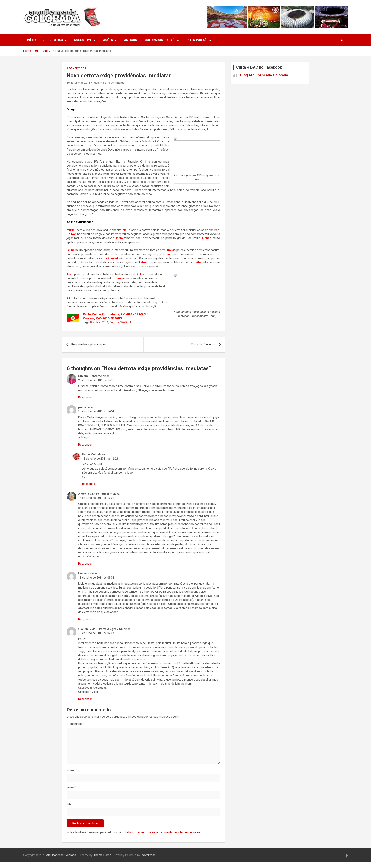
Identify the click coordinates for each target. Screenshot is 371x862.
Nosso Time (83, 40)
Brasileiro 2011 (99, 322)
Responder (85, 397)
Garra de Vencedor (203, 344)
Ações (108, 40)
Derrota (114, 322)
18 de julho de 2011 (78, 82)
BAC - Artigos (76, 68)
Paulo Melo (99, 82)
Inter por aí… (197, 40)
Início (31, 40)
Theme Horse (102, 855)
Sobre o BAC (53, 40)
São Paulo (126, 322)
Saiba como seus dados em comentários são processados (163, 832)
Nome (72, 770)
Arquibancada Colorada (61, 855)
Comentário (75, 724)
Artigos (130, 40)
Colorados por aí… (160, 40)
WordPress (148, 855)
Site (69, 804)
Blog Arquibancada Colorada (264, 75)
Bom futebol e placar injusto (89, 344)
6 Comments (116, 82)
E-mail (72, 787)
